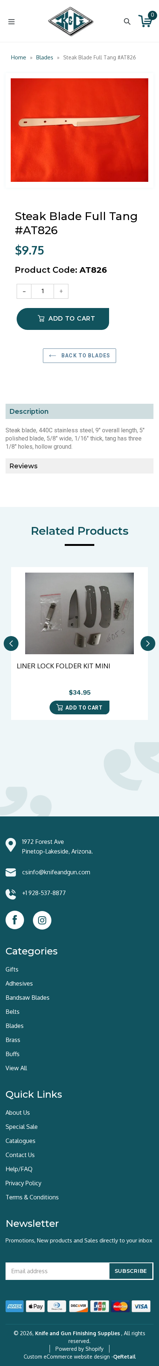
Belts (13, 1011)
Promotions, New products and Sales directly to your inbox (79, 1240)
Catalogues (20, 1140)
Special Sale (22, 1126)
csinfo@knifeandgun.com (56, 872)
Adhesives (19, 983)
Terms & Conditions (32, 1197)
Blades (44, 57)
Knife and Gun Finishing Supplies (77, 1333)
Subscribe (131, 1271)
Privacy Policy (23, 1183)
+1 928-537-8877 (44, 893)
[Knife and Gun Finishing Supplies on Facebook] (15, 920)
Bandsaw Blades (28, 997)
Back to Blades (85, 355)
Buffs (13, 1054)
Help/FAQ (19, 1169)
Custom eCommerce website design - (68, 1356)
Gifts (12, 969)
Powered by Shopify (79, 1349)
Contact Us (20, 1155)
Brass (13, 1040)
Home (18, 57)
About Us (18, 1112)
